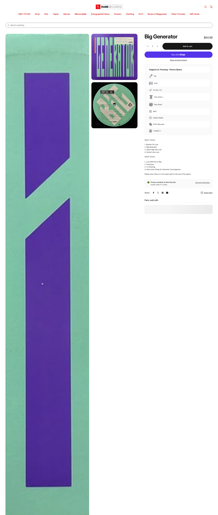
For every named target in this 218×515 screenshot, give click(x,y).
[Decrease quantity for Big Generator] (147, 46)
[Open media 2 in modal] (114, 57)
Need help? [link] (208, 193)
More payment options (178, 60)
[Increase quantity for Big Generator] (158, 46)
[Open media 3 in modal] (114, 105)
